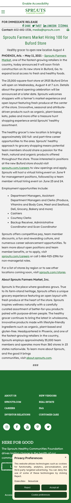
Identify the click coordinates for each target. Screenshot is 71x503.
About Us (10, 395)
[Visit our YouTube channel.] (27, 426)
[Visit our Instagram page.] (7, 426)
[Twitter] (37, 25)
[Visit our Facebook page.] (17, 426)
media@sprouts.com (46, 29)
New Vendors (48, 395)
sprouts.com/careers (15, 168)
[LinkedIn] (50, 25)
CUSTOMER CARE (49, 414)
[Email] (63, 25)
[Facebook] (27, 25)
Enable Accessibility (35, 3)
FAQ (41, 408)
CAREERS (9, 408)
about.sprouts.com (39, 358)
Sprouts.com (12, 402)
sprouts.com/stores (52, 272)
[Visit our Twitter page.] (48, 426)
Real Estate (46, 402)
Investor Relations (17, 414)
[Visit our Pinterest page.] (38, 426)
